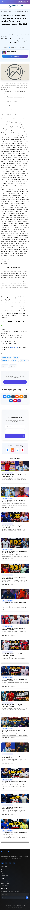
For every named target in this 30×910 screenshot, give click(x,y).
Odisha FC (15, 360)
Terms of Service (5, 883)
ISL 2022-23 (24, 360)
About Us (3, 869)
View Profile (16, 56)
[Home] (2, 11)
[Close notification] (28, 2)
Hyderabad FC (5, 360)
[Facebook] (7, 450)
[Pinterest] (22, 450)
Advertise (3, 871)
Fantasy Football (7, 11)
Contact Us (3, 873)
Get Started (22, 1)
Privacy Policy (4, 881)
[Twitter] (17, 450)
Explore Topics (4, 875)
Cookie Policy (4, 885)
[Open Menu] (2, 6)
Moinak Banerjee (11, 51)
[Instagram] (12, 450)
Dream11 (16, 357)
